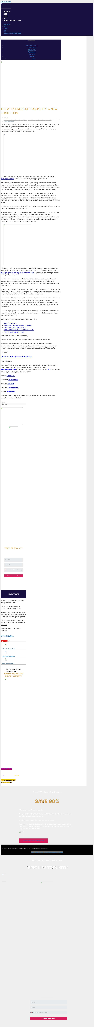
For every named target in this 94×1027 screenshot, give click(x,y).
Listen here (11, 392)
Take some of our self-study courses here (18, 325)
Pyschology (32, 52)
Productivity (38, 120)
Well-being (32, 47)
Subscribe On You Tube (12, 20)
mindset (32, 54)
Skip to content (6, 2)
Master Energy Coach (19, 120)
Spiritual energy (36, 118)
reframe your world (7, 179)
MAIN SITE (7, 11)
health (25, 118)
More (32, 56)
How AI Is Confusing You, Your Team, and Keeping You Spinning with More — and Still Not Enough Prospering (13, 614)
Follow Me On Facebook (8, 649)
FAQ (5, 18)
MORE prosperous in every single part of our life (17, 273)
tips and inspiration (7, 636)
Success (40, 118)
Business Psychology (32, 120)
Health (5, 120)
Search (3, 402)
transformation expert (10, 120)
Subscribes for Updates (8, 656)
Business (25, 120)
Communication (48, 120)
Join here (10, 384)
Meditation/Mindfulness (54, 118)
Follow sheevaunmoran (8, 663)
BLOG (5, 14)
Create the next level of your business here (19, 330)
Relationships (29, 118)
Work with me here (10, 323)
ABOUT (6, 16)
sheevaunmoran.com (8, 369)
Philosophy (32, 50)
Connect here (13, 380)
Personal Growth (32, 45)
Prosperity (22, 118)
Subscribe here (13, 388)
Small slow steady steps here (14, 332)
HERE (49, 369)
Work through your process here (15, 327)
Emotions (43, 120)
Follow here (11, 376)
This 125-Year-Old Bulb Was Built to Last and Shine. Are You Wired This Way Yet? (13, 623)
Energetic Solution (46, 118)
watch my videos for (6, 635)
